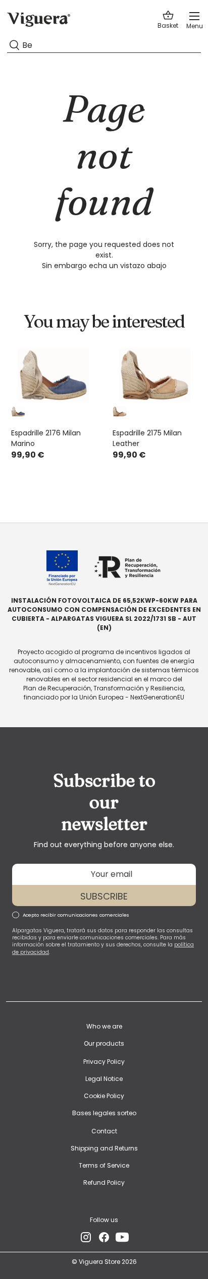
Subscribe (104, 896)
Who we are (104, 1026)
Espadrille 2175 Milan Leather (147, 438)
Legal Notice (104, 1078)
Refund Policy (104, 1182)
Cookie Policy (104, 1096)
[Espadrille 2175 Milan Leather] (155, 375)
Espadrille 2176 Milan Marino (46, 438)
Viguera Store (100, 1261)
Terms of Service (104, 1165)
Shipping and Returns (104, 1148)
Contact (104, 1131)
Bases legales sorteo (104, 1113)
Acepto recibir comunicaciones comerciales (76, 915)
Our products (104, 1043)
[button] (167, 19)
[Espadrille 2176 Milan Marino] (53, 375)
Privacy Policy (104, 1061)
